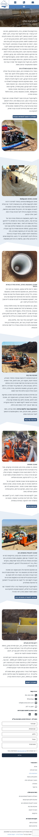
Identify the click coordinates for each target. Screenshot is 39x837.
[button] (24, 6)
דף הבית (34, 24)
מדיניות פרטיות (33, 826)
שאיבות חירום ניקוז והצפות (30, 800)
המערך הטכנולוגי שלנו (31, 780)
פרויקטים (34, 813)
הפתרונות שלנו (33, 773)
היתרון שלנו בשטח (32, 777)
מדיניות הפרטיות (21, 751)
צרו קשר (35, 787)
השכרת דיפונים (33, 810)
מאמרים (35, 784)
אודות (35, 767)
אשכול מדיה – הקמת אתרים (15, 834)
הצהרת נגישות (33, 823)
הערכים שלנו (33, 770)
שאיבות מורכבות (32, 806)
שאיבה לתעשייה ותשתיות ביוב (29, 803)
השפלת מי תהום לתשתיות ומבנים (28, 796)
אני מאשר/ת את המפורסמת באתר (21, 751)
